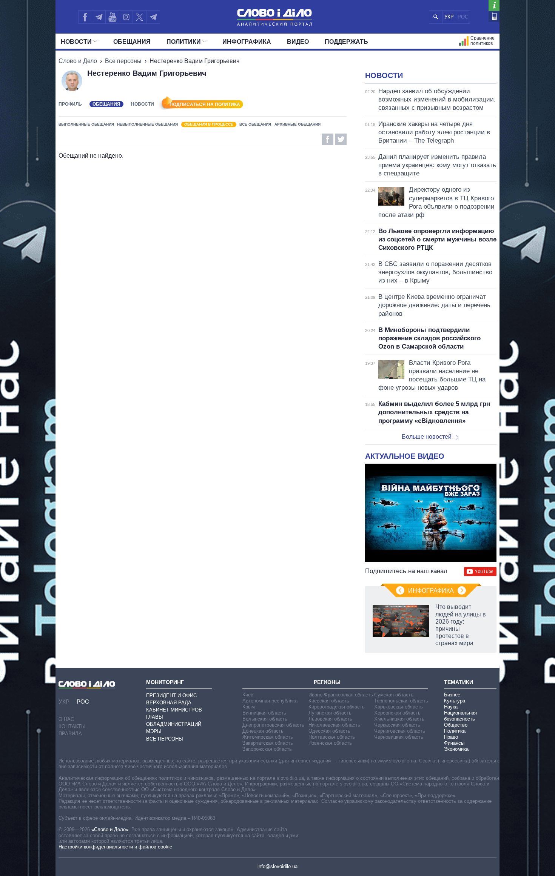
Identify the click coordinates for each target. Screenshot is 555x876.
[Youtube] (112, 17)
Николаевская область (334, 725)
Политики (183, 41)
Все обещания (255, 124)
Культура (454, 701)
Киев (247, 695)
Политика (455, 731)
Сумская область (393, 695)
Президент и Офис (171, 695)
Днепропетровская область (273, 725)
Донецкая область (263, 731)
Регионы (327, 682)
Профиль (70, 104)
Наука (451, 707)
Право (451, 737)
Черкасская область (397, 725)
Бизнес (452, 695)
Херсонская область (397, 713)
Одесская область (329, 731)
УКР (449, 17)
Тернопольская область (401, 701)
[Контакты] (494, 16)
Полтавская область (331, 737)
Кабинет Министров (174, 710)
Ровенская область (330, 743)
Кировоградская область (336, 707)
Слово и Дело (78, 61)
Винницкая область (264, 713)
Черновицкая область (398, 737)
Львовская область (330, 719)
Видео (298, 41)
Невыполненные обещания (147, 124)
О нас (66, 719)
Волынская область (264, 719)
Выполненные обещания (86, 124)
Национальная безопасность (460, 716)
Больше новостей (427, 436)
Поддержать (346, 41)
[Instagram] (126, 17)
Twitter (341, 139)
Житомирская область (267, 737)
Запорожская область (267, 749)
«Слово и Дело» (109, 829)
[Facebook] (85, 17)
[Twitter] (139, 17)
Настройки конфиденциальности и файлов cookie (115, 847)
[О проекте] (494, 5)
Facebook (327, 139)
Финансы (454, 743)
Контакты (72, 726)
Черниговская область (399, 731)
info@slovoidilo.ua (277, 866)
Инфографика (246, 41)
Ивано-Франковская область (340, 695)
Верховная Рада (168, 702)
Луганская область (330, 713)
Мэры (154, 731)
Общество (455, 725)
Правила (70, 733)
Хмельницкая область (399, 719)
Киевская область (328, 701)
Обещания (132, 41)
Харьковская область (398, 707)
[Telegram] (98, 17)
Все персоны (123, 61)
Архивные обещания (297, 124)
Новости (76, 41)
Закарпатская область (267, 743)
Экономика (456, 749)
